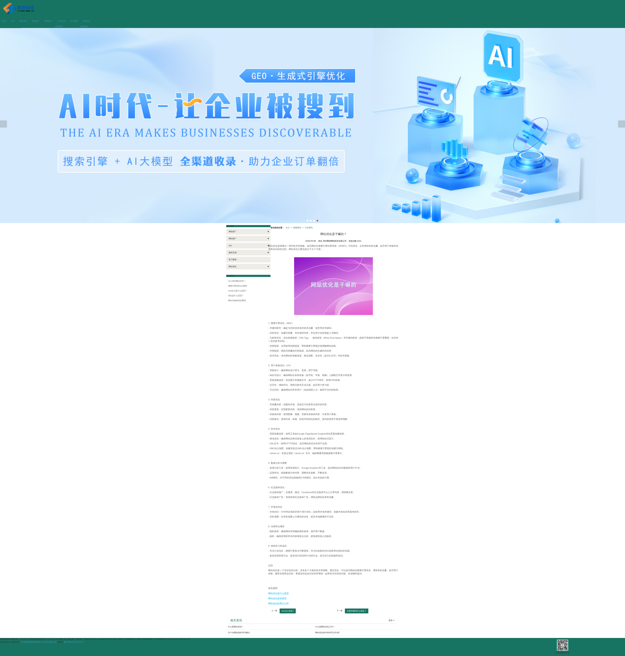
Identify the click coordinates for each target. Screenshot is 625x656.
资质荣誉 (59, 26)
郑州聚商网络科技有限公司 (32, 642)
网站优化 (23, 21)
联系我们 (87, 21)
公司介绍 (61, 21)
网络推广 (36, 21)
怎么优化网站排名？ (237, 281)
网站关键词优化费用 (237, 300)
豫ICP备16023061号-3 (74, 642)
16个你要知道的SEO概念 (239, 632)
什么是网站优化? (235, 627)
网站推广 (49, 21)
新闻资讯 (84, 26)
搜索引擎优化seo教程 (237, 286)
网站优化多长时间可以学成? (327, 632)
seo (12, 21)
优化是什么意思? (235, 296)
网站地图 (48, 642)
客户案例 (74, 21)
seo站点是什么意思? (237, 291)
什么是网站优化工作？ (325, 627)
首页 (4, 21)
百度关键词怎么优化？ (356, 611)
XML (55, 642)
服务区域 (232, 252)
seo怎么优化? (288, 611)
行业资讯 (309, 228)
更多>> (392, 620)
